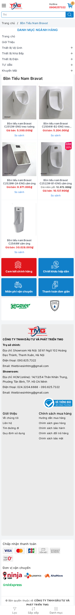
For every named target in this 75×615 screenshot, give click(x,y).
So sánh (19, 135)
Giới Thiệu (8, 42)
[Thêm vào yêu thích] (10, 102)
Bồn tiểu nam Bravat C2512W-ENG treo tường (19, 125)
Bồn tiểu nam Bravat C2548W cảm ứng (19, 242)
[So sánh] (37, 219)
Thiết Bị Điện (10, 59)
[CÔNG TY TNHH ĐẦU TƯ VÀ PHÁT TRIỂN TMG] (15, 6)
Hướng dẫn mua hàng (52, 417)
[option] (20, 305)
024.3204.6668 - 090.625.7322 (38, 387)
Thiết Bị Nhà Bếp (13, 53)
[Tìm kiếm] (70, 14)
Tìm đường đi (11, 428)
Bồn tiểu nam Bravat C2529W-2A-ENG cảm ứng (19, 182)
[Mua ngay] (38, 102)
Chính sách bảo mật (51, 438)
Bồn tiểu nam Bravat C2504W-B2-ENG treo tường (55, 125)
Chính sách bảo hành (52, 428)
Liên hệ (7, 423)
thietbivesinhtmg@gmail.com (30, 366)
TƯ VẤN (7, 64)
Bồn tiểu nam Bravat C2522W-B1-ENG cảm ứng (56, 182)
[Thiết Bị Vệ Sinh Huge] (55, 305)
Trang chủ (8, 36)
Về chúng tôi (10, 417)
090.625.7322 (26, 360)
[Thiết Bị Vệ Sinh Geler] (20, 305)
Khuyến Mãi (9, 70)
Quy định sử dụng (14, 433)
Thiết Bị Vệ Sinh (12, 47)
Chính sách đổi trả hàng (53, 433)
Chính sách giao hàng (52, 423)
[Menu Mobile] (4, 5)
